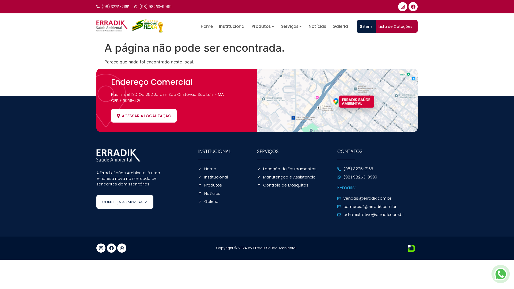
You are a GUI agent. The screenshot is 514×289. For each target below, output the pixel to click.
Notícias (317, 26)
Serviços (289, 26)
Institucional (232, 26)
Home (207, 26)
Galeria (340, 26)
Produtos (261, 26)
